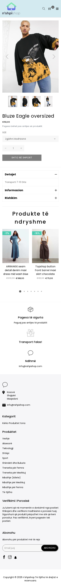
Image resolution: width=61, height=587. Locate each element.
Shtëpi (5, 453)
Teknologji (7, 448)
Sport (5, 458)
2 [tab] (24, 291)
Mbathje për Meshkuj (13, 482)
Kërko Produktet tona (13, 423)
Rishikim (11, 198)
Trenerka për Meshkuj (14, 472)
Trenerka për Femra (13, 467)
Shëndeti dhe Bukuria (13, 463)
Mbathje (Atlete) (11, 477)
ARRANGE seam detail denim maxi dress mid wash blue (15, 270)
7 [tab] (41, 291)
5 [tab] (34, 291)
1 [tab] (20, 291)
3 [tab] (27, 291)
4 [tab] (31, 291)
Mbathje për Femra (12, 487)
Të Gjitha (7, 492)
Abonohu (50, 547)
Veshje (6, 438)
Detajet (10, 174)
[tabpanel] (15, 254)
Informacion (14, 190)
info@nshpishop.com (18, 404)
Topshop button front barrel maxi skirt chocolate (45, 270)
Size (4, 132)
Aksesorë (7, 443)
